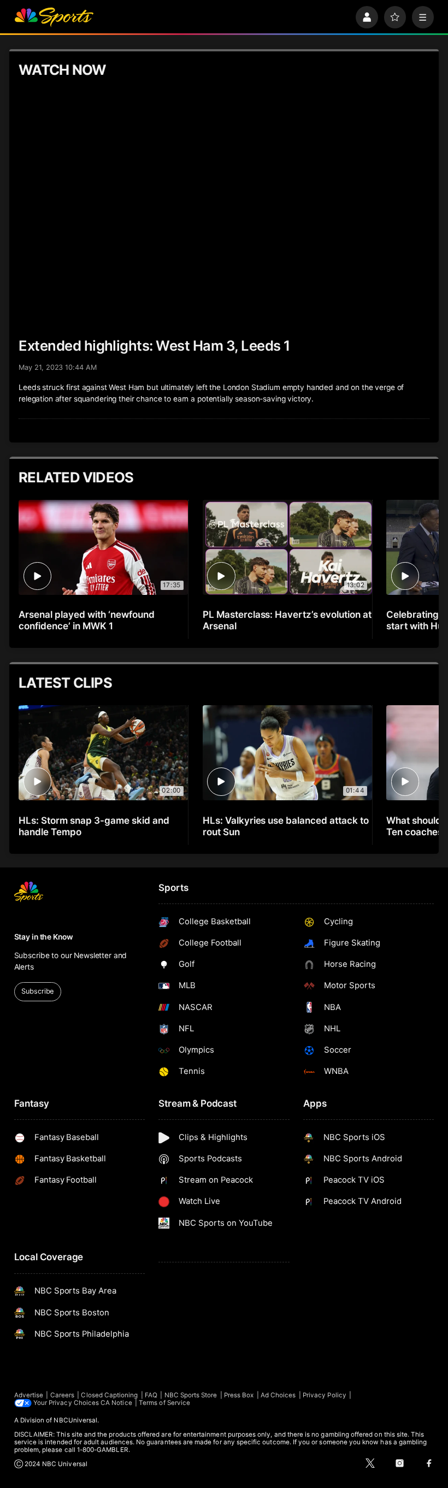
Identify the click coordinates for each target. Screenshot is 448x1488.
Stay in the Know (43, 936)
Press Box (239, 1395)
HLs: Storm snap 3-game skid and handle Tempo (94, 825)
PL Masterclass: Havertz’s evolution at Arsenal (287, 620)
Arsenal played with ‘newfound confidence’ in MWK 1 (87, 620)
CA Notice (116, 1403)
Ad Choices (278, 1395)
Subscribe (37, 991)
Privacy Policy (324, 1395)
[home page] (53, 17)
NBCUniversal (75, 1420)
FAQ (151, 1395)
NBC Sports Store (190, 1395)
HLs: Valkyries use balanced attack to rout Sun (286, 825)
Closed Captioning (109, 1395)
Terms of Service (164, 1403)
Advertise (29, 1395)
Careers (62, 1395)
